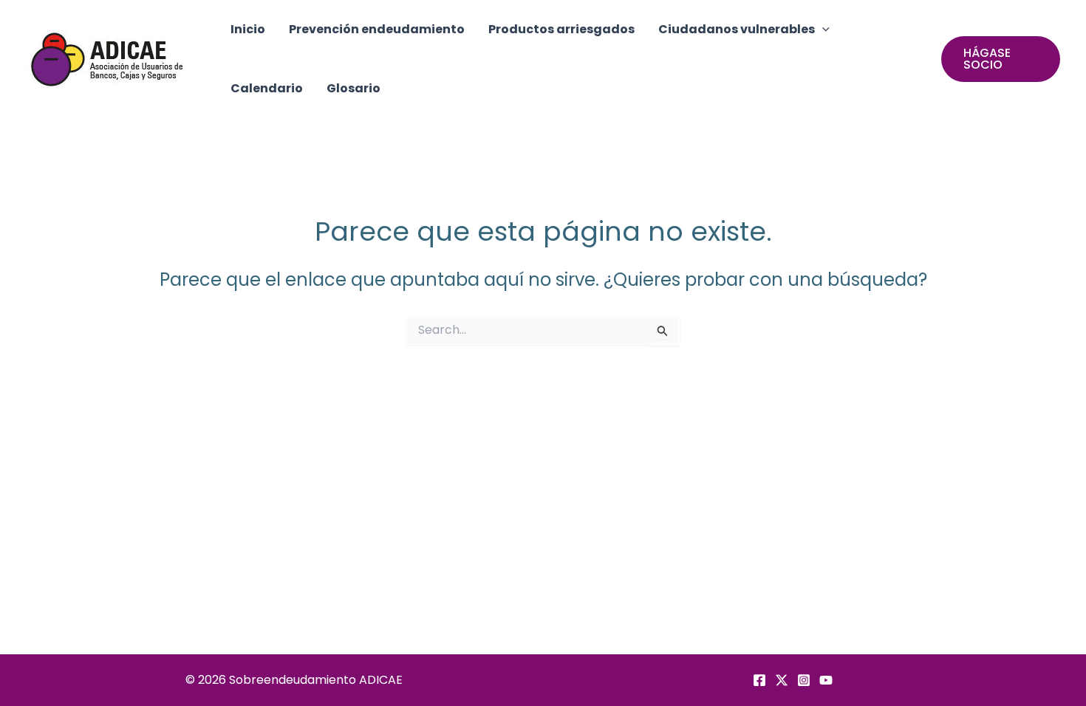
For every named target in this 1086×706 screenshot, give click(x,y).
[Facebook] (759, 680)
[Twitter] (781, 680)
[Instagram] (803, 680)
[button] (822, 29)
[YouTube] (826, 680)
